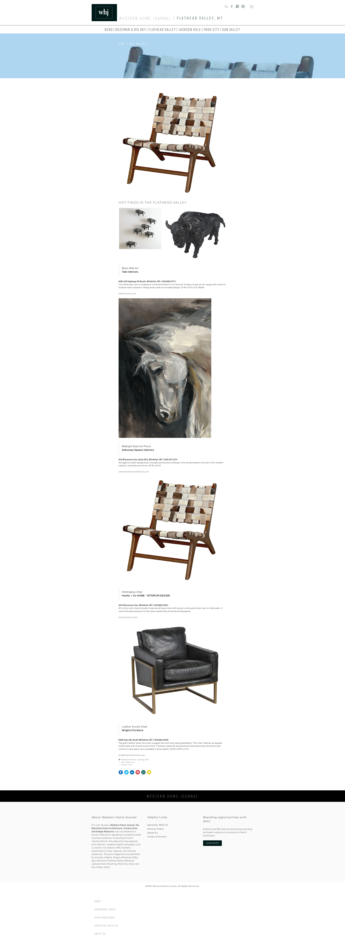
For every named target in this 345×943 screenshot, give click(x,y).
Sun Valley (231, 29)
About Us (152, 832)
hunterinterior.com (128, 617)
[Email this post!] (149, 774)
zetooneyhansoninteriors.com (134, 471)
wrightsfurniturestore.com (132, 755)
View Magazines (104, 917)
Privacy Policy (155, 829)
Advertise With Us (157, 825)
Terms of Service (157, 836)
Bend (109, 29)
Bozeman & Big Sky (130, 29)
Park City (211, 29)
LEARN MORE (212, 843)
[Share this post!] (121, 774)
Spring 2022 (143, 760)
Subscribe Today (105, 909)
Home (97, 901)
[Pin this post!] (138, 774)
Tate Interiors (128, 762)
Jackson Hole (190, 29)
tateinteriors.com (127, 293)
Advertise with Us (106, 925)
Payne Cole (126, 765)
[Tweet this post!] (126, 774)
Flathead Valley (162, 29)
